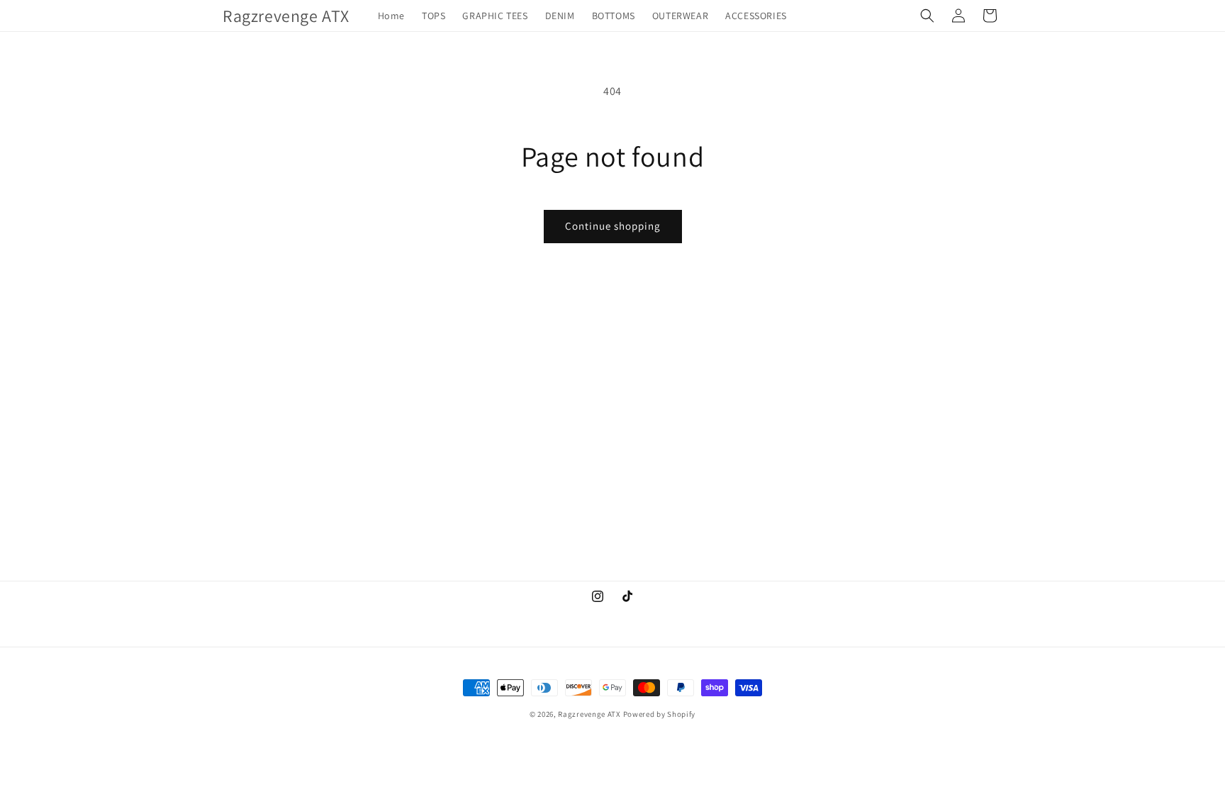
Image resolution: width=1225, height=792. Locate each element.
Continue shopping (613, 226)
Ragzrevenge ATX (589, 714)
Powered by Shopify (659, 714)
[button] (927, 15)
